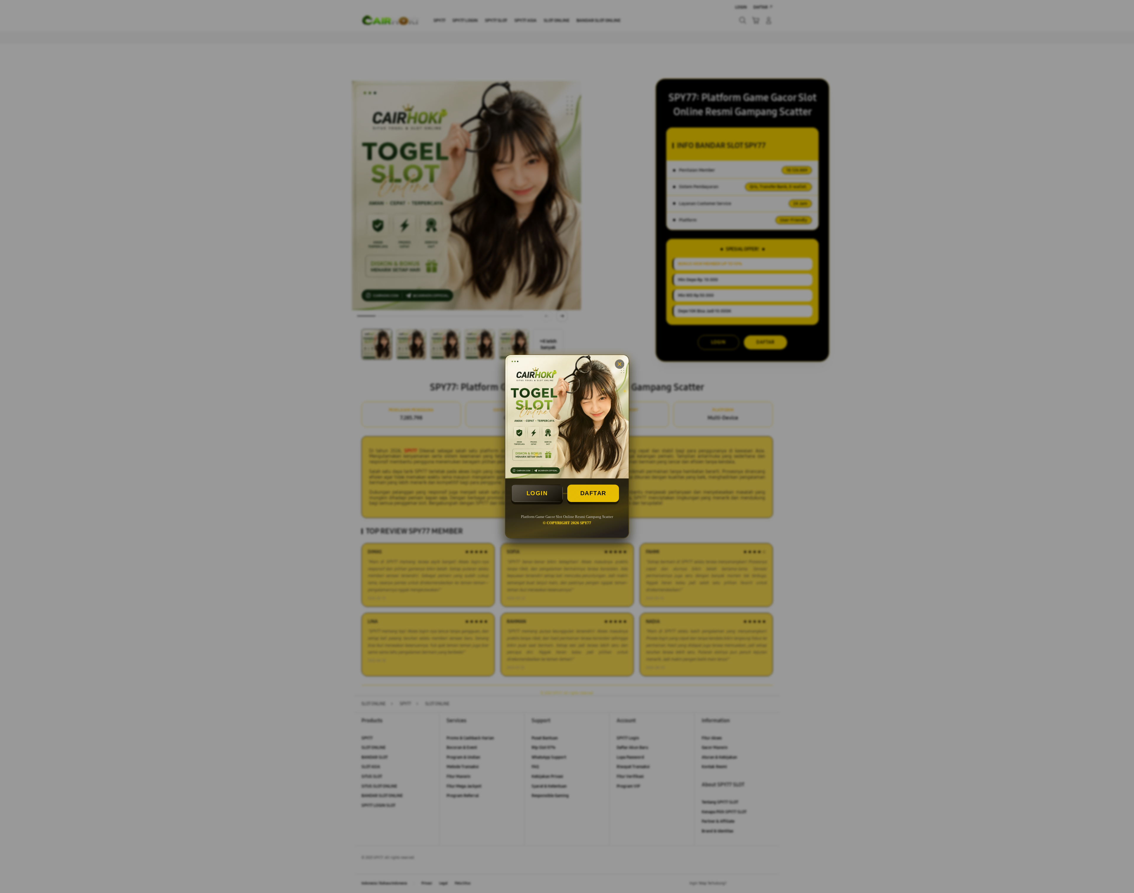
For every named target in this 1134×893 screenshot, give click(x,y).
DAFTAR (593, 493)
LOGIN (537, 493)
